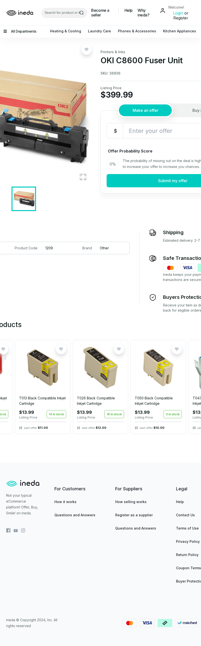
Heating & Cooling (65, 31)
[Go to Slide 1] (24, 199)
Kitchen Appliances (179, 31)
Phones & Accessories (137, 31)
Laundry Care (99, 31)
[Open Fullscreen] (83, 176)
